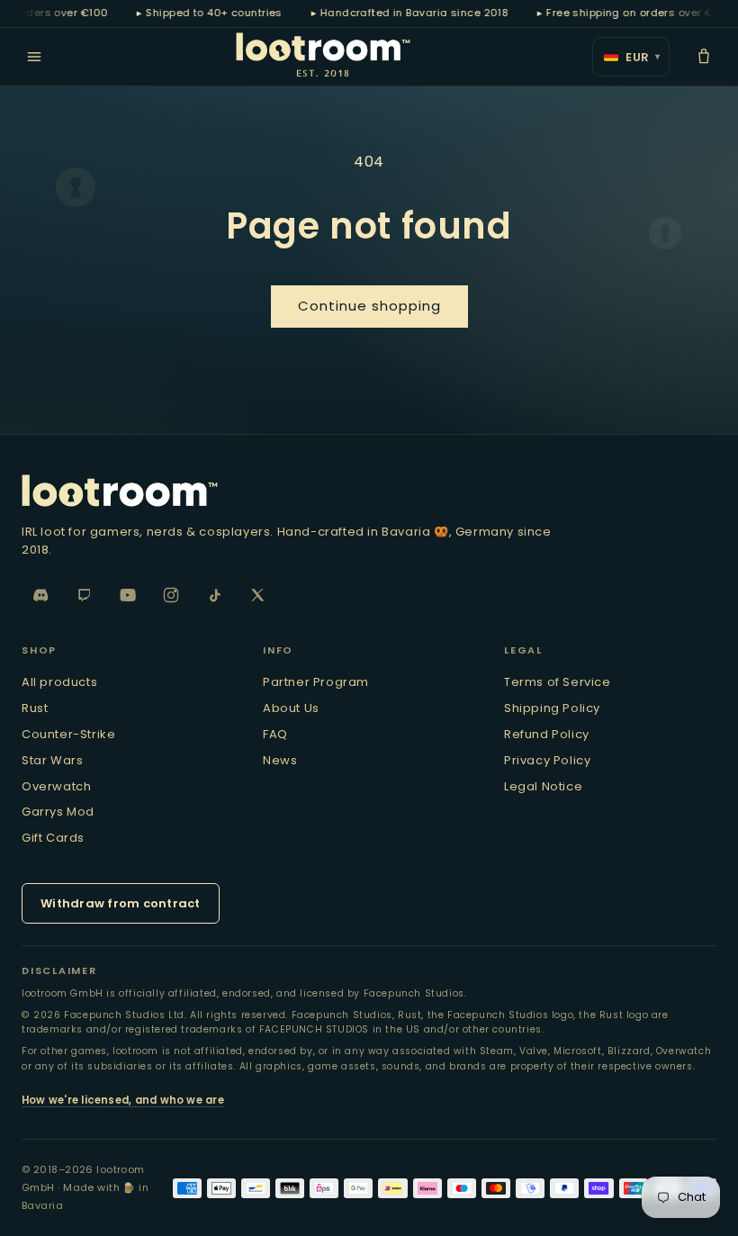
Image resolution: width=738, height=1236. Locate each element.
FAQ (275, 734)
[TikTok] (214, 595)
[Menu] (34, 57)
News (280, 760)
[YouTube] (128, 595)
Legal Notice (543, 786)
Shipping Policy (552, 708)
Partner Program (316, 681)
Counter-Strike (68, 734)
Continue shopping (369, 305)
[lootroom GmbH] (369, 490)
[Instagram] (171, 595)
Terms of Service (557, 681)
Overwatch (56, 786)
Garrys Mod (58, 811)
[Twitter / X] (257, 595)
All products (59, 681)
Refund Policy (547, 734)
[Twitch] (84, 595)
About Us (291, 708)
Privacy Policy (547, 760)
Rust (35, 708)
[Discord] (41, 595)
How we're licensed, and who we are (123, 1100)
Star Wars (52, 760)
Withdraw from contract (120, 903)
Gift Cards (53, 837)
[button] (704, 57)
